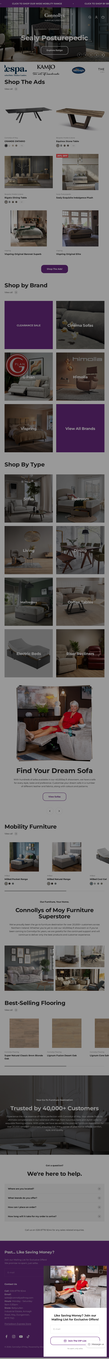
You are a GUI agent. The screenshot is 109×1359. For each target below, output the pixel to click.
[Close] (100, 1271)
